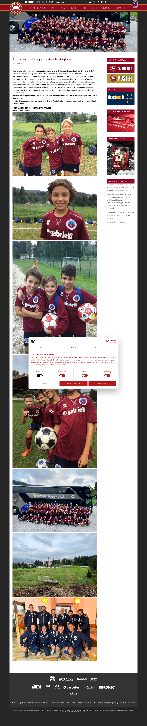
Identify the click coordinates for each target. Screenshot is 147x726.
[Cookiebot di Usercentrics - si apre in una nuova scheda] (107, 341)
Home (32, 8)
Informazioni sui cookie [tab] (103, 348)
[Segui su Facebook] (98, 2)
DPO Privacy (65, 703)
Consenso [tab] (43, 348)
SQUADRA (62, 8)
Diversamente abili (42, 703)
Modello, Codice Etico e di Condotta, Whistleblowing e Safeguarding (95, 703)
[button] (74, 31)
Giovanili (73, 8)
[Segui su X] (94, 2)
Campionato (41, 8)
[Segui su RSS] (106, 2)
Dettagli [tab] (73, 348)
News (52, 8)
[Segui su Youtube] (90, 2)
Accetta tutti (102, 384)
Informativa (55, 703)
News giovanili (17, 63)
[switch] (62, 375)
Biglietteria (106, 8)
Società (83, 8)
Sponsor (94, 8)
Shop (126, 8)
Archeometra (79, 715)
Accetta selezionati (73, 384)
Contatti (118, 8)
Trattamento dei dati (127, 703)
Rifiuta (44, 384)
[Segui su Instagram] (102, 2)
